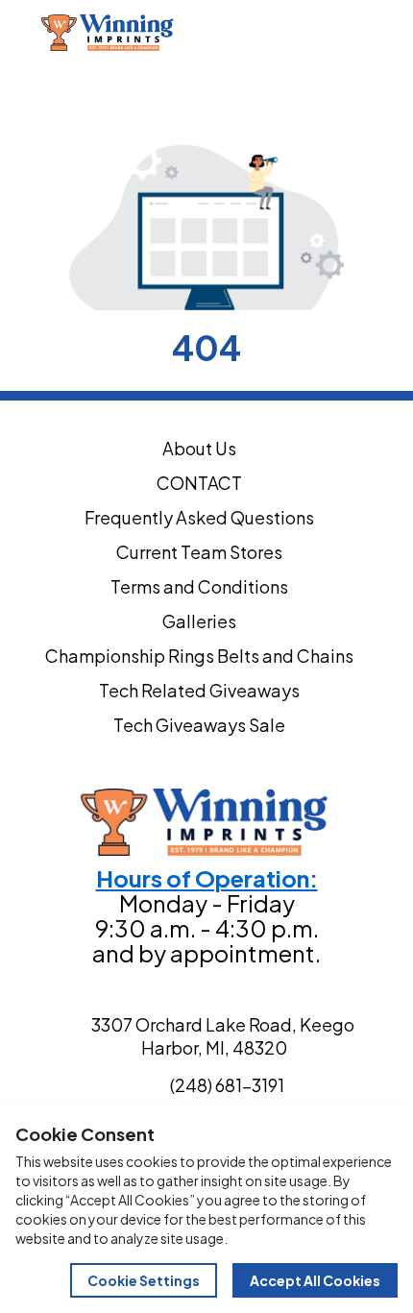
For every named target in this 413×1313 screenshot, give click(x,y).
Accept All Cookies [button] (315, 1280)
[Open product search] (351, 33)
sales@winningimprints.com (298, 75)
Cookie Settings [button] (143, 1280)
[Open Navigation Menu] (392, 33)
